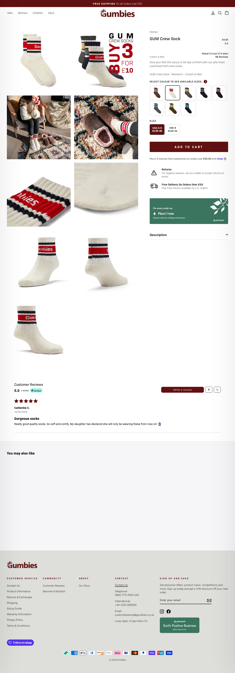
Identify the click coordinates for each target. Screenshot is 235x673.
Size (153, 120)
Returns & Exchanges (19, 597)
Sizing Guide (14, 608)
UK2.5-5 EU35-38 (157, 129)
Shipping (12, 602)
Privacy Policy (15, 619)
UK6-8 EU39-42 (172, 129)
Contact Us (13, 585)
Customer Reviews (54, 585)
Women (23, 13)
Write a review (182, 389)
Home (153, 31)
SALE (51, 13)
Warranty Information (19, 614)
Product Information (19, 591)
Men (10, 13)
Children (38, 13)
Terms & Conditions (18, 625)
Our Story (84, 585)
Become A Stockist (54, 591)
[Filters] (208, 390)
